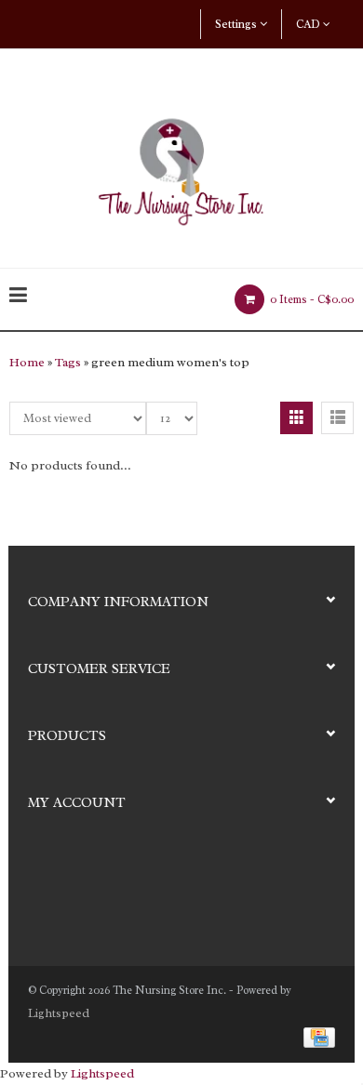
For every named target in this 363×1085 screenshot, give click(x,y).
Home (27, 362)
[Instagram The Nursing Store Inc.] (75, 886)
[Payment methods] (316, 1036)
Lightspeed (58, 1013)
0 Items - (310, 299)
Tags (68, 362)
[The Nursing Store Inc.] (181, 167)
